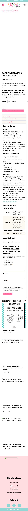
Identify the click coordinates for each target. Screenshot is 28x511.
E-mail (5, 281)
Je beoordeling (8, 265)
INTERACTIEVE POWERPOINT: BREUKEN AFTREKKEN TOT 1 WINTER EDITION (13, 368)
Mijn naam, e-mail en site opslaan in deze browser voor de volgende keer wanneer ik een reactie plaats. (13, 289)
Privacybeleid (14, 489)
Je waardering (7, 260)
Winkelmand (14, 486)
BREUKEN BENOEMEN (9, 330)
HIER (11, 0)
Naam (5, 274)
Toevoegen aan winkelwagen (13, 111)
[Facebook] (8, 505)
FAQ (14, 495)
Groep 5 (4, 71)
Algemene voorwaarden (14, 492)
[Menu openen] (3, 5)
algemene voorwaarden (10, 202)
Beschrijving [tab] (6, 116)
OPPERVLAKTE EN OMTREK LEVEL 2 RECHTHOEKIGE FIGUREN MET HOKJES (14, 445)
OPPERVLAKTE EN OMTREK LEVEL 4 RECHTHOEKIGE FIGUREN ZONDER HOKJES (12, 407)
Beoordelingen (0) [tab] (8, 122)
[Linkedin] (19, 505)
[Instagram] (14, 505)
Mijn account (14, 482)
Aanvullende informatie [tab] (9, 119)
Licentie (4, 101)
